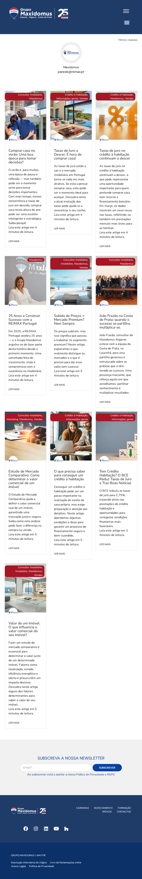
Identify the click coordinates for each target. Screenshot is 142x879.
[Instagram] (35, 828)
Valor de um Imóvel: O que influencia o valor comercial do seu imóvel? (24, 629)
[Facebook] (25, 828)
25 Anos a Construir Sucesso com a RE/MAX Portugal (24, 319)
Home (122, 40)
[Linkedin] (46, 828)
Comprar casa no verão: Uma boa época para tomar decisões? (22, 156)
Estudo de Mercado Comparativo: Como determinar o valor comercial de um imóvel (24, 479)
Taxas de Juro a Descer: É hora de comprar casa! (68, 154)
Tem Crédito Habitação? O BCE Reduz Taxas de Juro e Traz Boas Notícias (115, 477)
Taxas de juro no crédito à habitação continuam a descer (114, 154)
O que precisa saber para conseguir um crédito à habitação (69, 475)
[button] (127, 22)
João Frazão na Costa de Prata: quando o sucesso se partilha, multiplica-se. (116, 321)
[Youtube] (56, 828)
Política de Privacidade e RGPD (95, 774)
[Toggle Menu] (126, 11)
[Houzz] (66, 828)
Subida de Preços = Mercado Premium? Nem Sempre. (69, 319)
